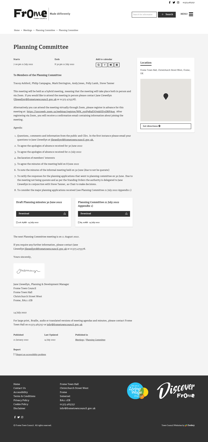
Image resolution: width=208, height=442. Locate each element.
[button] (166, 96)
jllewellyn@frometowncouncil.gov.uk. (72, 140)
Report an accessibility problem (31, 355)
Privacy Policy (21, 400)
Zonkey (191, 425)
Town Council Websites (172, 425)
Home (16, 384)
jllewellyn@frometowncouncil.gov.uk (35, 99)
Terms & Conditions (24, 396)
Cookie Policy (20, 404)
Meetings (79, 340)
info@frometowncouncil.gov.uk (64, 324)
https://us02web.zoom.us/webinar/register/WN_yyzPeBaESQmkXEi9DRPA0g (71, 111)
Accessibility (20, 392)
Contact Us (19, 388)
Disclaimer (19, 408)
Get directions (150, 126)
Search (169, 14)
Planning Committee (95, 340)
